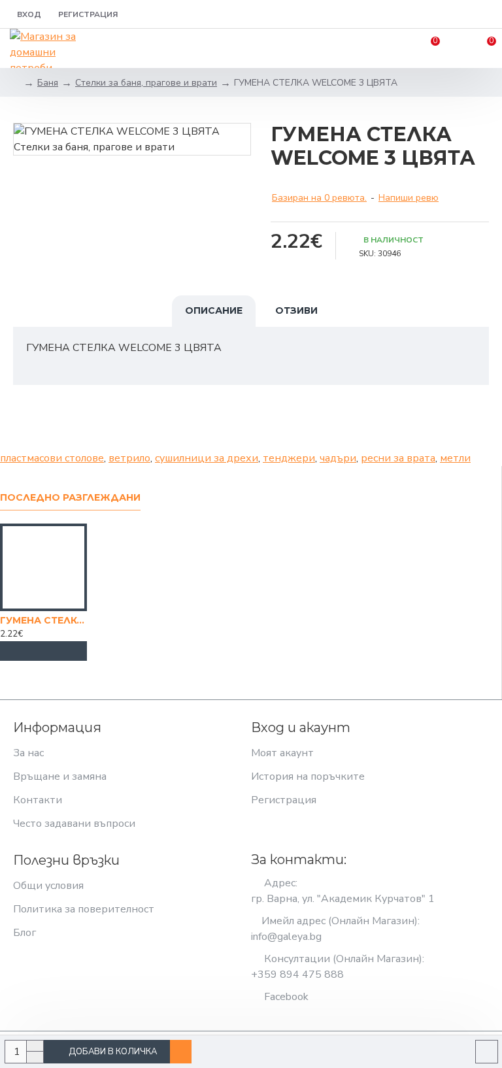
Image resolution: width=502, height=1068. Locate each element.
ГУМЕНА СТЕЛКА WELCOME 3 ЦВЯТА (43, 620)
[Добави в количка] (44, 651)
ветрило (129, 458)
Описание (214, 310)
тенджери (289, 458)
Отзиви (296, 310)
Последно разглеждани (70, 497)
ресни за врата (398, 458)
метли (455, 458)
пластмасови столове (52, 458)
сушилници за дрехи (206, 458)
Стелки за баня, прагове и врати (146, 82)
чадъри (338, 458)
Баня (47, 82)
